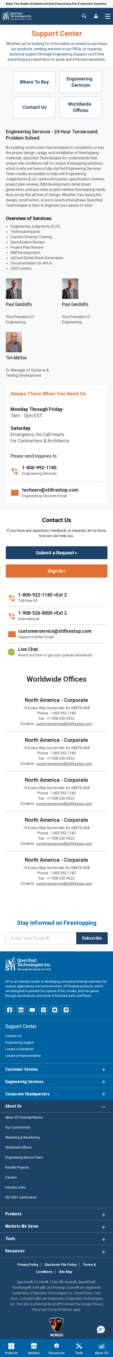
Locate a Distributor (19, 1049)
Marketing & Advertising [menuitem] (22, 1137)
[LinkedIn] (21, 1009)
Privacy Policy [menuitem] (27, 1265)
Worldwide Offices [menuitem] (18, 1147)
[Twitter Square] (54, 1009)
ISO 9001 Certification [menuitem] (21, 1197)
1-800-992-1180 (39, 467)
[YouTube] (32, 1009)
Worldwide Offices (80, 107)
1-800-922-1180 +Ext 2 (42, 595)
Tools (79, 1353)
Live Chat (28, 649)
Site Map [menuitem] (65, 1272)
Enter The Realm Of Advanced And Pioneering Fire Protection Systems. (56, 4)
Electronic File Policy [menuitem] (60, 1265)
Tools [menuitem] (10, 1238)
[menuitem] (11, 1348)
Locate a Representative (23, 1056)
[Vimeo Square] (65, 1009)
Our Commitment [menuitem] (17, 1127)
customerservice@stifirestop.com (54, 631)
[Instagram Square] (43, 1009)
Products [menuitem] (13, 1213)
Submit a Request (55, 552)
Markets (34, 1353)
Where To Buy (34, 82)
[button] (101, 1330)
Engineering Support (19, 1042)
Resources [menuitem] (15, 1250)
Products (11, 1353)
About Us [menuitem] (13, 1106)
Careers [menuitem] (11, 1177)
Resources (57, 1353)
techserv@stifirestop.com (50, 490)
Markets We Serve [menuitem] (21, 1226)
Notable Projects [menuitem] (17, 1167)
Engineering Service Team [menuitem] (24, 1157)
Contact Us (34, 107)
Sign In (56, 571)
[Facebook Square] (9, 1009)
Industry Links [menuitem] (15, 1187)
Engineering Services (80, 82)
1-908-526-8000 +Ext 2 (42, 613)
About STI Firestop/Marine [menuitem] (24, 1117)
